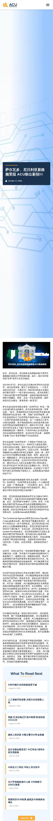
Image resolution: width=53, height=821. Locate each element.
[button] (47, 4)
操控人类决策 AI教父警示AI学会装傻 (26, 735)
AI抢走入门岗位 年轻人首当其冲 (24, 767)
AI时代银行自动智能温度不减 (22, 685)
